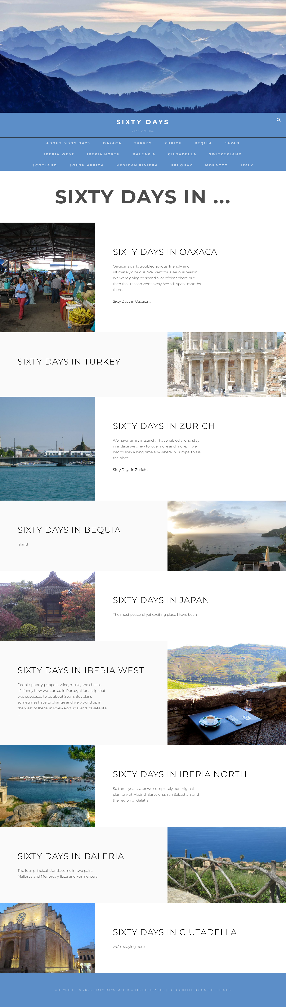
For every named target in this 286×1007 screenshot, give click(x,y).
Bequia (204, 143)
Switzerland (225, 154)
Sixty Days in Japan (161, 600)
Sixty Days (143, 122)
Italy (247, 165)
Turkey (143, 143)
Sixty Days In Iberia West (81, 670)
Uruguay (182, 165)
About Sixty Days (68, 143)
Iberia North (103, 154)
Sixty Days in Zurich (164, 426)
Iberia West (59, 154)
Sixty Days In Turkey (69, 361)
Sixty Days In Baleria (71, 856)
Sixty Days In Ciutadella (175, 932)
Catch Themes (216, 990)
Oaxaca (112, 143)
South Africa (87, 165)
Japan (232, 143)
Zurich (173, 143)
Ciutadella (182, 154)
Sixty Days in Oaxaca (165, 252)
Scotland (44, 165)
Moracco (216, 165)
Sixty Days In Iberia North (180, 774)
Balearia (144, 154)
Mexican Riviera (137, 165)
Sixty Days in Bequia (69, 530)
